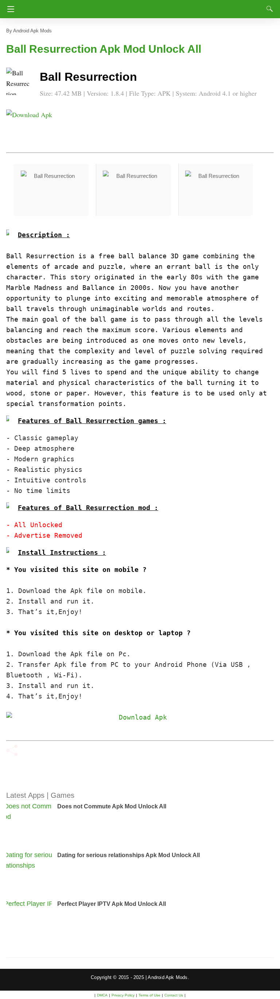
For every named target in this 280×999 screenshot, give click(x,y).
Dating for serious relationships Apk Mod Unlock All (128, 855)
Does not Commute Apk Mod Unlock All (111, 806)
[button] (20, 82)
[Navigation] (9, 9)
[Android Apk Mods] (140, 7)
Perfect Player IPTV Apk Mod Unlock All (111, 904)
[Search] (268, 8)
